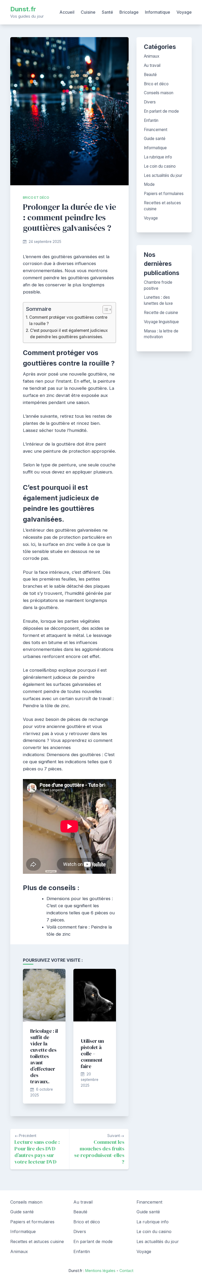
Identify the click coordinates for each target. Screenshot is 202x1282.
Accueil (66, 12)
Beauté (150, 74)
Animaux (151, 56)
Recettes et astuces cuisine (37, 1241)
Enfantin (151, 120)
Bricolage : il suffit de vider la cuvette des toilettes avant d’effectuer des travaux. (44, 1056)
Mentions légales (100, 1270)
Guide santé (154, 138)
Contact (126, 1270)
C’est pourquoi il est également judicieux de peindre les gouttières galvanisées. (69, 333)
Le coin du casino (160, 166)
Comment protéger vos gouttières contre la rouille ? (68, 320)
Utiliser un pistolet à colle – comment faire (92, 1053)
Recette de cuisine (161, 312)
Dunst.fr (23, 9)
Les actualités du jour (163, 175)
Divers (150, 101)
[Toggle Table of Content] (104, 309)
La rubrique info (158, 156)
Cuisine (88, 12)
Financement (155, 129)
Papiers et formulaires (164, 193)
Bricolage (129, 12)
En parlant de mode (161, 111)
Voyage (184, 12)
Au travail (152, 65)
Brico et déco (36, 197)
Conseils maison (158, 92)
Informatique (157, 12)
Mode (149, 184)
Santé (107, 12)
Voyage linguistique (161, 321)
